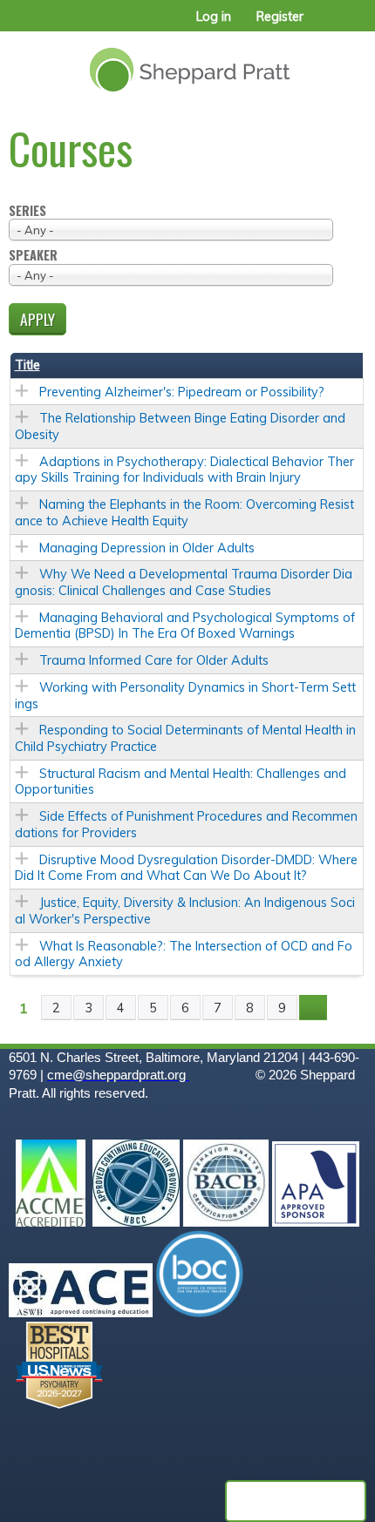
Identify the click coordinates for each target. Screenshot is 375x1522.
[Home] (187, 63)
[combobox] (171, 229)
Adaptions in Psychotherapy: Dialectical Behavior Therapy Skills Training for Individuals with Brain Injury (184, 470)
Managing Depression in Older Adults (147, 548)
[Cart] (324, 25)
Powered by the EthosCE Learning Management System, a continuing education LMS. (295, 1501)
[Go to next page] (313, 1008)
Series (27, 211)
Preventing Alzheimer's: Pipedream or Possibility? (181, 392)
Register (279, 16)
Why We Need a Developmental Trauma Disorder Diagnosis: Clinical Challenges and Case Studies (183, 582)
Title (27, 365)
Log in (213, 16)
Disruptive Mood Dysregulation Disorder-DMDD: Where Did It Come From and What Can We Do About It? (186, 868)
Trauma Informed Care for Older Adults (154, 660)
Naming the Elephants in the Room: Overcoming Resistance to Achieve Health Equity (184, 513)
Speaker (33, 255)
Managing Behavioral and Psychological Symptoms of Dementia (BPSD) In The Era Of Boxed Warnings (185, 626)
